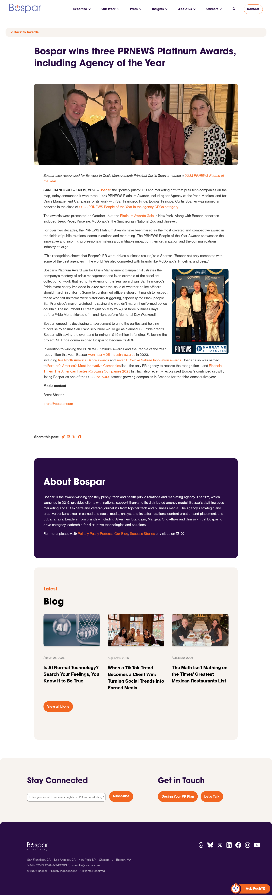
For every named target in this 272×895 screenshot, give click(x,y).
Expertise (80, 9)
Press (134, 9)
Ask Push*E (255, 889)
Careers (212, 9)
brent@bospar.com (58, 404)
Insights (158, 9)
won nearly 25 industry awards (111, 355)
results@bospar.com (86, 865)
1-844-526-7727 (37, 865)
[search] (234, 9)
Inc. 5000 (102, 377)
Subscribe (121, 796)
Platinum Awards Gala (137, 216)
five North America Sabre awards (83, 360)
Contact (253, 9)
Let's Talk (211, 796)
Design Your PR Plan (178, 796)
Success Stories (142, 534)
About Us (185, 9)
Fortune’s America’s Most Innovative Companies (84, 366)
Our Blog (121, 534)
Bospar (105, 190)
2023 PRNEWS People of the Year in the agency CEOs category (128, 207)
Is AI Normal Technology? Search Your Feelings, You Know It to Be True (71, 674)
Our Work (108, 9)
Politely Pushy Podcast (95, 534)
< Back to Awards (25, 32)
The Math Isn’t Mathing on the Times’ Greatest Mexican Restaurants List (200, 674)
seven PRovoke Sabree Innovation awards (148, 360)
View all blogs (58, 706)
